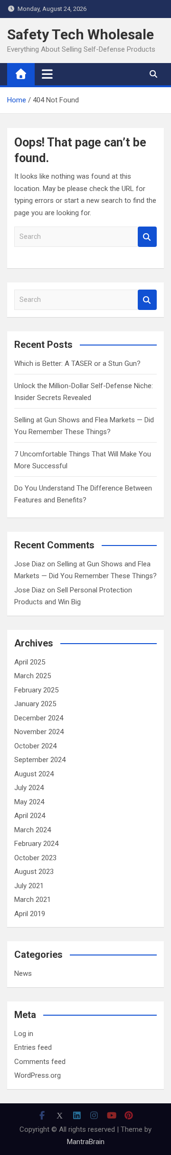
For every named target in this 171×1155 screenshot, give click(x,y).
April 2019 (29, 913)
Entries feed (33, 1047)
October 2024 (35, 746)
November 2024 (39, 732)
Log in (23, 1033)
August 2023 (34, 871)
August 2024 (34, 774)
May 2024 (29, 802)
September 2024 (40, 759)
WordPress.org (37, 1075)
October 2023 (35, 858)
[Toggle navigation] (47, 74)
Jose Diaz (29, 564)
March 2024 (32, 830)
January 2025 (35, 704)
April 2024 (29, 815)
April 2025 (29, 662)
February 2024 (36, 843)
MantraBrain (85, 1141)
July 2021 (29, 886)
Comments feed (40, 1061)
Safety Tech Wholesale (80, 34)
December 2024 (38, 718)
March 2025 (32, 676)
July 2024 (29, 787)
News (23, 973)
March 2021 (32, 899)
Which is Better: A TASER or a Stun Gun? (77, 363)
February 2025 (36, 690)
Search (147, 237)
